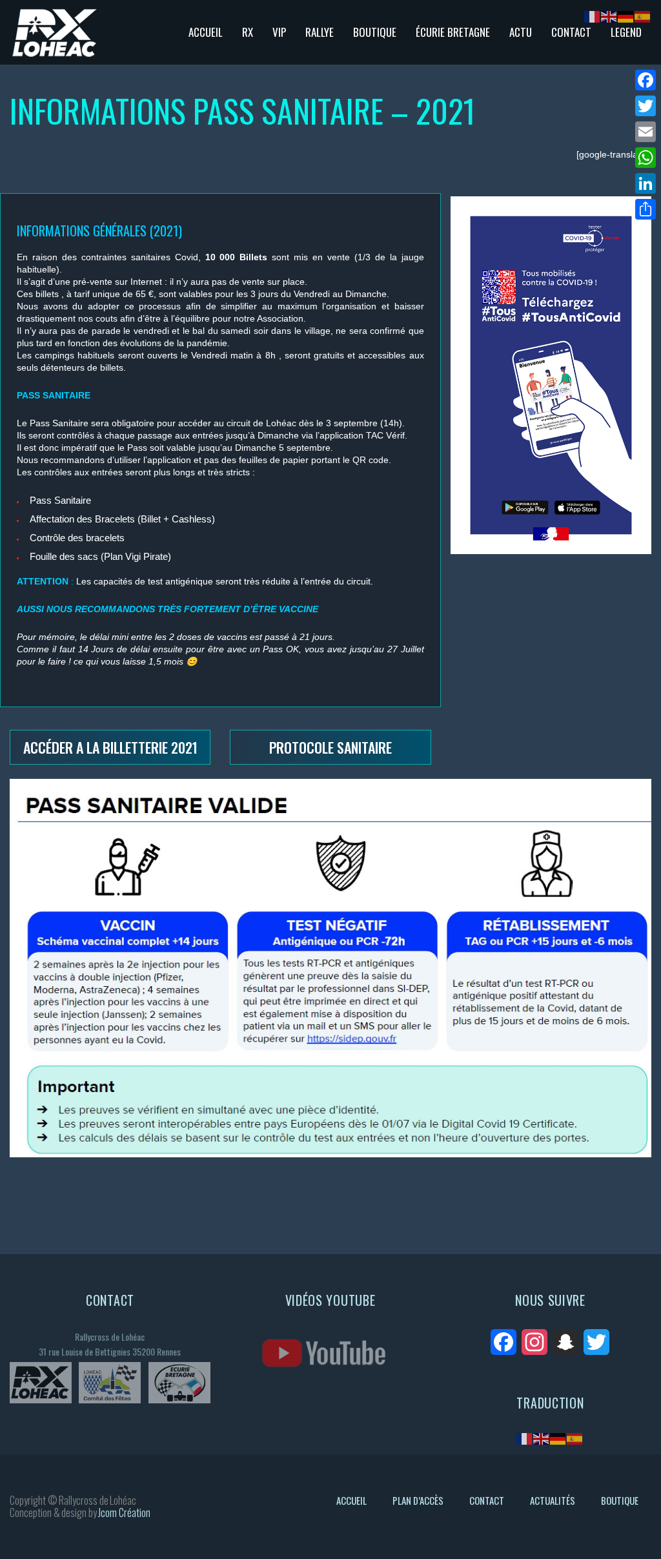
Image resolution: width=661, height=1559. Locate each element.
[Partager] (645, 209)
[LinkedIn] (645, 183)
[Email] (645, 132)
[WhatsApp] (645, 157)
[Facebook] (645, 80)
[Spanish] (575, 1437)
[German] (558, 1437)
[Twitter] (645, 106)
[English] (541, 1437)
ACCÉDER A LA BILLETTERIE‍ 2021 (110, 747)
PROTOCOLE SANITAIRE (330, 747)
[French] (524, 1437)
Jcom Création (124, 1512)
